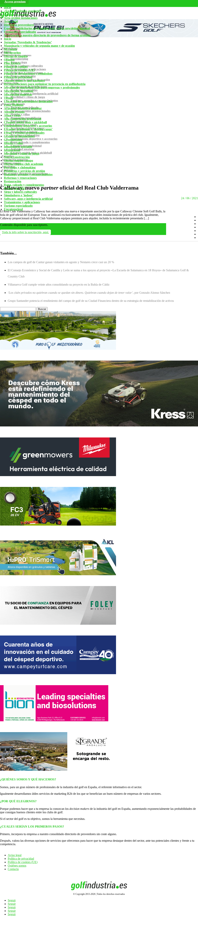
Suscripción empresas (18, 94)
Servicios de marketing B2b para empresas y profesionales (42, 87)
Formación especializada (20, 31)
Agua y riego (12, 115)
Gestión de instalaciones (19, 136)
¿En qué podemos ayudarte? (22, 11)
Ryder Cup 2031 (15, 188)
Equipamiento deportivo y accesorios (28, 125)
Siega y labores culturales (20, 191)
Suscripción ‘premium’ (19, 91)
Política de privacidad (18, 77)
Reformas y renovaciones (20, 178)
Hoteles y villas (13, 143)
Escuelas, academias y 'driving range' (28, 129)
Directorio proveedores (19, 24)
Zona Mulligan (13, 104)
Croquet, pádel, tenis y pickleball (25, 122)
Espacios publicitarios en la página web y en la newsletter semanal (47, 28)
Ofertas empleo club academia (23, 164)
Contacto (13, 869)
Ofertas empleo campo (18, 160)
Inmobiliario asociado (18, 146)
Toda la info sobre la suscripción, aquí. (25, 232)
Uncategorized (13, 209)
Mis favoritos (12, 52)
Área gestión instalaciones (21, 18)
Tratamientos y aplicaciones (22, 202)
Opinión (9, 59)
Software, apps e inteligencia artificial (28, 198)
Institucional (12, 150)
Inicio (7, 7)
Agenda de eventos (16, 14)
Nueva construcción (17, 157)
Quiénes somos (17, 865)
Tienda (8, 98)
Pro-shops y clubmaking (20, 167)
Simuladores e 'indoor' (18, 195)
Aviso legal (11, 21)
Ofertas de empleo (15, 56)
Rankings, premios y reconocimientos (28, 174)
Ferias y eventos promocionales (24, 132)
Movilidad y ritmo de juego (21, 153)
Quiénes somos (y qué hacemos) (24, 80)
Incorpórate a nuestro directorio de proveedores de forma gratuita (47, 35)
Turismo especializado (18, 205)
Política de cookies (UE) (19, 70)
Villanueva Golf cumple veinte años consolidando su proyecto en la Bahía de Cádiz (58, 284)
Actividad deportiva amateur (23, 108)
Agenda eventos (14, 111)
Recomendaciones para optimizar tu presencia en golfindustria (44, 84)
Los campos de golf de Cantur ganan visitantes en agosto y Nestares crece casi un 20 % (61, 262)
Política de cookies (16, 66)
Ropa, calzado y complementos (24, 184)
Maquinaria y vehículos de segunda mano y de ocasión (39, 45)
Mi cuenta (10, 49)
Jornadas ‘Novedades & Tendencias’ (28, 42)
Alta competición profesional (22, 118)
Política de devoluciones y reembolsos (28, 73)
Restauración (12, 181)
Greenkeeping (13, 139)
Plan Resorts (12, 63)
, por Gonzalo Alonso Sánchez (89, 292)
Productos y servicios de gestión (24, 171)
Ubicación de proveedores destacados (28, 101)
